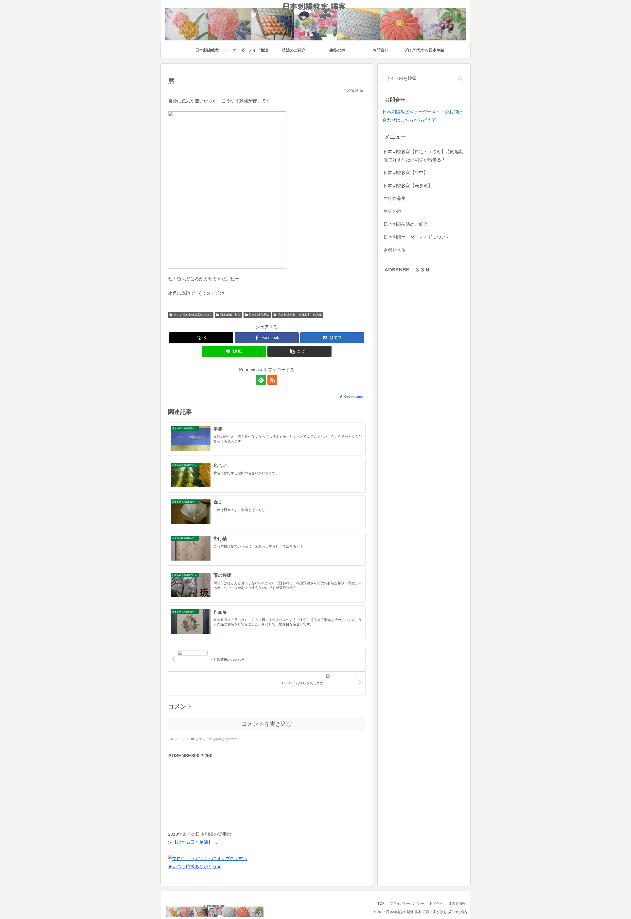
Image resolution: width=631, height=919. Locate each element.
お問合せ (436, 903)
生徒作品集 (395, 198)
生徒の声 (392, 211)
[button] (299, 351)
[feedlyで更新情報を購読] (261, 380)
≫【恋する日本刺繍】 (190, 842)
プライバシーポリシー (407, 903)
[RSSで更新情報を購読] (272, 380)
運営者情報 (457, 903)
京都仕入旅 (395, 250)
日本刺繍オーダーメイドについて (417, 237)
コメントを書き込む (267, 724)
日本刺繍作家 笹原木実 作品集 (300, 315)
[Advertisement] (205, 791)
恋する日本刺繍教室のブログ (193, 315)
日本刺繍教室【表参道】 (408, 185)
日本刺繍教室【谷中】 (406, 172)
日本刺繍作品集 (259, 315)
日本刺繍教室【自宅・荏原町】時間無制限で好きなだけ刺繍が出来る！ (423, 155)
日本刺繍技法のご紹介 (406, 224)
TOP (381, 903)
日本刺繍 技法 (230, 315)
